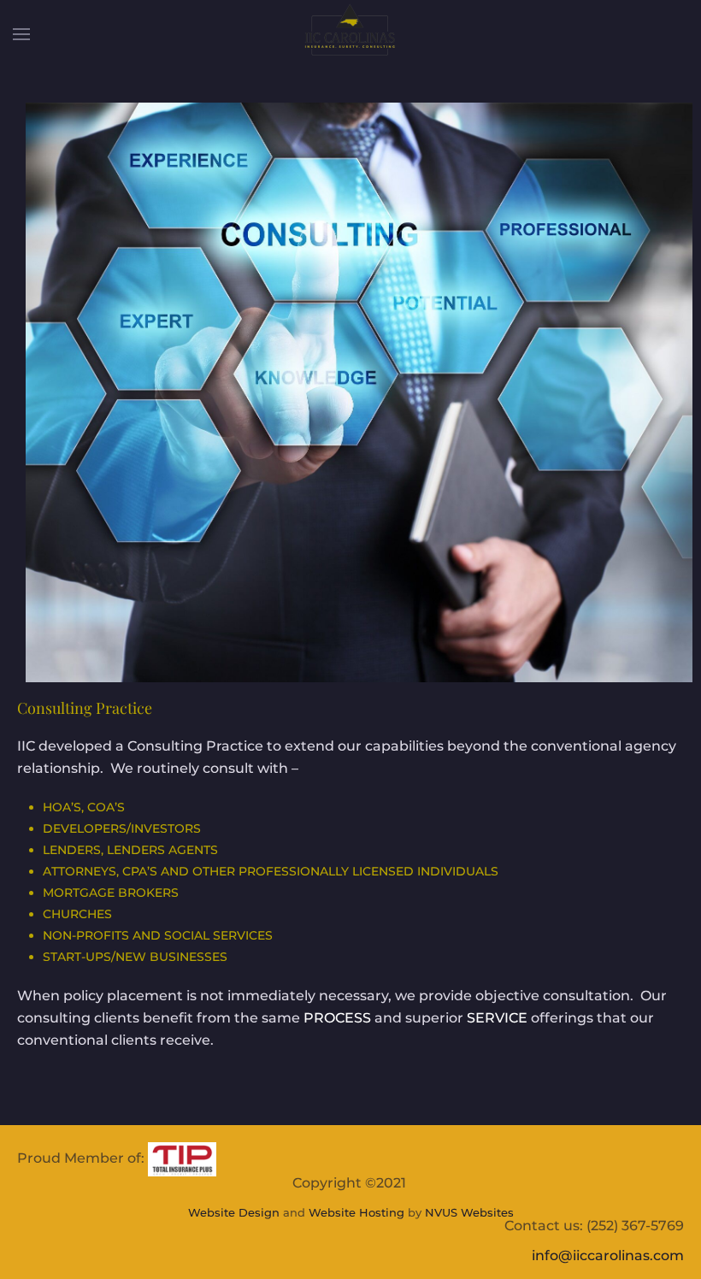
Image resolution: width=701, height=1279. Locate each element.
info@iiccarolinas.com (608, 1255)
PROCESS (337, 1018)
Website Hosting (356, 1212)
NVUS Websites (469, 1212)
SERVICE (497, 1018)
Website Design (234, 1212)
